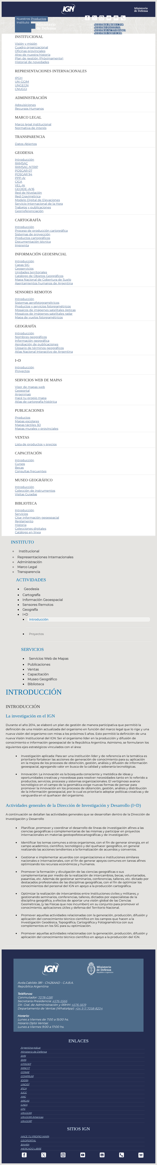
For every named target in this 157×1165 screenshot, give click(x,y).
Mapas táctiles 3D (28, 425)
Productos (22, 417)
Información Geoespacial (42, 600)
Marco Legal (27, 567)
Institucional (29, 551)
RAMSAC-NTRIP (26, 167)
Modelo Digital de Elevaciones (37, 200)
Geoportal (22, 390)
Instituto (23, 22)
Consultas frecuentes (30, 471)
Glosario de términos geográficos (39, 348)
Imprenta (22, 245)
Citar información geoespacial (37, 517)
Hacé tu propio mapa (30, 398)
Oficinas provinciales (30, 51)
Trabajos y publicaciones (33, 207)
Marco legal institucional (33, 124)
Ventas (33, 669)
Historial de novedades (32, 62)
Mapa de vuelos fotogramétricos (39, 317)
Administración (29, 562)
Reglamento (24, 521)
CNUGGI (21, 89)
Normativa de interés (30, 128)
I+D (25, 614)
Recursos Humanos (29, 108)
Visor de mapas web (30, 387)
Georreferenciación (29, 211)
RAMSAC (21, 163)
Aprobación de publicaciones (36, 344)
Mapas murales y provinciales (36, 428)
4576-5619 (79, 1005)
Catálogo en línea (28, 532)
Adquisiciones (25, 105)
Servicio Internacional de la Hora (39, 204)
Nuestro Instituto (107, 27)
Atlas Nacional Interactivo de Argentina (44, 352)
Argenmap (23, 394)
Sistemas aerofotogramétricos (37, 303)
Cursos (20, 464)
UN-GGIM (22, 81)
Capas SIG (22, 265)
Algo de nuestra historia (32, 55)
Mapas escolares (27, 421)
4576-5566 (59, 1001)
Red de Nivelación (28, 193)
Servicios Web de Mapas (48, 658)
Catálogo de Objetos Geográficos (39, 276)
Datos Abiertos (26, 144)
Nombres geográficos (31, 337)
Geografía (30, 609)
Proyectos (22, 371)
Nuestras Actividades (110, 30)
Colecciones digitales (30, 528)
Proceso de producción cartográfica (41, 230)
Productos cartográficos (32, 238)
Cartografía (31, 595)
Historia (20, 525)
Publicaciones (39, 664)
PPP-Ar (20, 178)
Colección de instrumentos (35, 490)
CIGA (18, 181)
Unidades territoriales (31, 272)
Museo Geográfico (42, 679)
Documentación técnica (33, 241)
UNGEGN (22, 85)
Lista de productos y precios (36, 444)
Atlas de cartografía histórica (36, 402)
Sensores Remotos (37, 605)
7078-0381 (45, 997)
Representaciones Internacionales (45, 557)
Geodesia (31, 589)
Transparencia (28, 572)
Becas (19, 467)
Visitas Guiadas (26, 494)
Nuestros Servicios (108, 33)
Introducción (24, 159)
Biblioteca (36, 684)
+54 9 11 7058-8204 (89, 1008)
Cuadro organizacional (31, 47)
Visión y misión (26, 44)
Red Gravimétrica (27, 196)
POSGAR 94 (23, 174)
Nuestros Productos (109, 24)
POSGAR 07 (23, 170)
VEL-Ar (20, 185)
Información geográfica (32, 340)
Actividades (25, 26)
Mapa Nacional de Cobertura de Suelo (43, 279)
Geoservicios (24, 268)
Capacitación (38, 674)
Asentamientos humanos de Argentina (44, 283)
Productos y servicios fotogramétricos (43, 306)
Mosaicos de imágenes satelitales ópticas (45, 310)
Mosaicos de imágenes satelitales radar (44, 314)
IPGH (18, 78)
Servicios (23, 30)
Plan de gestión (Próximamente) (39, 58)
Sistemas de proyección (32, 234)
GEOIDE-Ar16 (24, 189)
